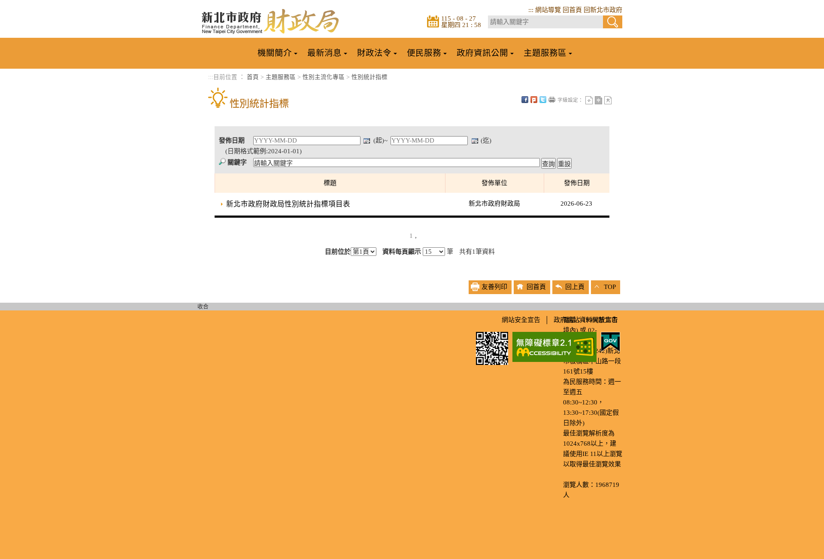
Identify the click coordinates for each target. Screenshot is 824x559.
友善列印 (551, 99)
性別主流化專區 (324, 77)
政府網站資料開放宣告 (586, 319)
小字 (589, 100)
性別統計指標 (369, 77)
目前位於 (338, 252)
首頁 (253, 77)
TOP (610, 286)
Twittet (542, 99)
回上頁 (575, 286)
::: (530, 9)
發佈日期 (232, 140)
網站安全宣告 (521, 319)
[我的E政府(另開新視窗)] (610, 341)
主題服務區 (281, 77)
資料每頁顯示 (401, 252)
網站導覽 (548, 9)
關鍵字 (237, 162)
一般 (598, 100)
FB (524, 99)
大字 (608, 100)
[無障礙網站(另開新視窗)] (554, 346)
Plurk (533, 99)
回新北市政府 (603, 9)
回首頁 (572, 9)
